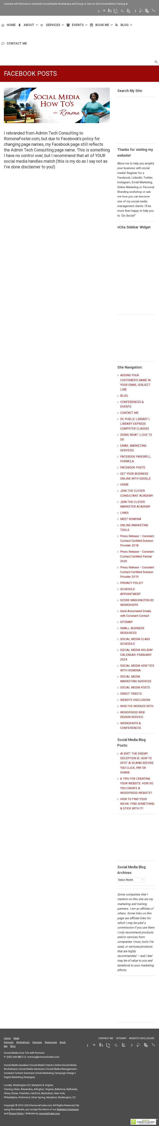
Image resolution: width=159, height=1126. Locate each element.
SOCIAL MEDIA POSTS (135, 687)
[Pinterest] (133, 12)
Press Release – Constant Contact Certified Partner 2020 (137, 556)
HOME (11, 25)
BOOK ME (102, 25)
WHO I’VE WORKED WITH (136, 706)
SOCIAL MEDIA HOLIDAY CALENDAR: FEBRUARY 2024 (136, 654)
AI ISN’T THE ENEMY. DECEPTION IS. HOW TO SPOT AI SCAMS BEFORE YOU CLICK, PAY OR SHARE (137, 763)
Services (37, 1042)
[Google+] (121, 12)
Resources (51, 1042)
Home (7, 1038)
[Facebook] (96, 12)
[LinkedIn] (108, 12)
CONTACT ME (17, 43)
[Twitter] (102, 12)
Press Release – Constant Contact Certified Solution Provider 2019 (137, 572)
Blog (13, 1046)
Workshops (22, 1042)
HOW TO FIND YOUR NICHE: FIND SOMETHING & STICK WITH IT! (137, 803)
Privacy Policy (16, 1113)
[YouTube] (127, 12)
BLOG (125, 25)
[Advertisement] (138, 119)
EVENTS (78, 25)
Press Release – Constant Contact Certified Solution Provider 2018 (137, 540)
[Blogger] (146, 12)
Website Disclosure (68, 1109)
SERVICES (53, 25)
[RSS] (140, 12)
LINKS (124, 513)
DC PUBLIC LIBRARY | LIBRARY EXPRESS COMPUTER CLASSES (134, 423)
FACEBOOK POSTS (132, 467)
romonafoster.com (49, 1113)
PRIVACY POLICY (131, 583)
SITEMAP (126, 622)
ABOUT (29, 25)
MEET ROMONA (130, 519)
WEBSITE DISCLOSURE (135, 700)
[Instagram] (115, 12)
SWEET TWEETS (131, 693)
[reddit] (152, 12)
